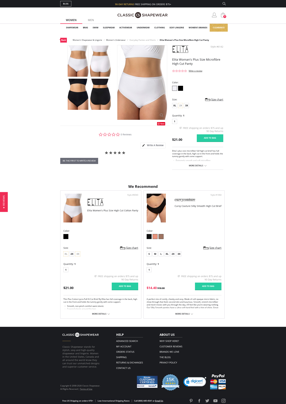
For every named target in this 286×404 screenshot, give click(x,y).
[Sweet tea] (161, 236)
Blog (66, 3)
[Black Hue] (149, 236)
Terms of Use (86, 389)
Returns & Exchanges (129, 362)
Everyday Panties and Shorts (143, 40)
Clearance (219, 27)
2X (72, 253)
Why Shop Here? (169, 341)
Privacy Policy (168, 362)
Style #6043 (132, 195)
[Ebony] (180, 88)
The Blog (165, 357)
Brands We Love (169, 351)
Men (91, 20)
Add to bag (210, 137)
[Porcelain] (174, 88)
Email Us (159, 400)
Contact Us (123, 368)
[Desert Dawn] (155, 236)
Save (162, 123)
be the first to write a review (79, 161)
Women (71, 20)
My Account (123, 346)
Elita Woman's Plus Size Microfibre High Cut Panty (184, 40)
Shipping (121, 357)
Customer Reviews (171, 346)
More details (196, 165)
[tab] (153, 145)
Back (63, 40)
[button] (194, 382)
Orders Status (125, 351)
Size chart (217, 99)
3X (186, 105)
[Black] (65, 236)
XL (174, 105)
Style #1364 (216, 195)
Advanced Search (127, 341)
